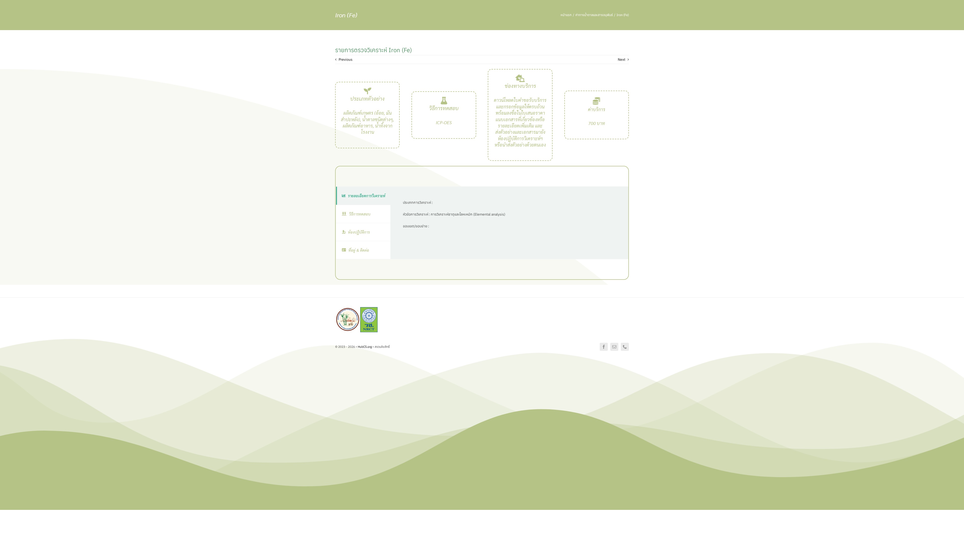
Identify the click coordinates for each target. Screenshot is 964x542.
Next (621, 59)
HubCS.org (365, 347)
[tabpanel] (509, 222)
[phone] (625, 347)
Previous (345, 59)
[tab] (363, 196)
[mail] (614, 347)
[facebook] (604, 347)
